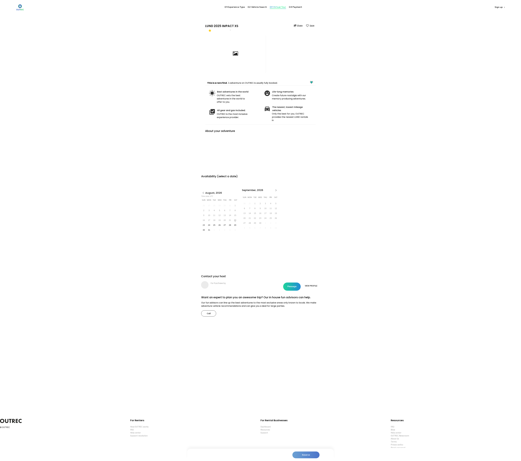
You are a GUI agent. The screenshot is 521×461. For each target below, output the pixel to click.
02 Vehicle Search (257, 7)
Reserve (306, 455)
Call (209, 313)
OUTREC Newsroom (400, 436)
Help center (135, 433)
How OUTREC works (139, 427)
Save (312, 25)
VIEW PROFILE (311, 285)
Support (264, 433)
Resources (265, 430)
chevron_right (276, 190)
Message (291, 287)
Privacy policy (397, 445)
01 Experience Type (235, 7)
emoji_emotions (267, 93)
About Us (395, 439)
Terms (394, 442)
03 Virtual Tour (278, 7)
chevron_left (203, 193)
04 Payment (295, 7)
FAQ (132, 430)
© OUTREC (5, 427)
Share (300, 25)
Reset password (398, 448)
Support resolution (139, 436)
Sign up (499, 7)
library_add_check (212, 112)
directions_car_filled (267, 108)
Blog (393, 430)
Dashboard (265, 427)
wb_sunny (212, 93)
